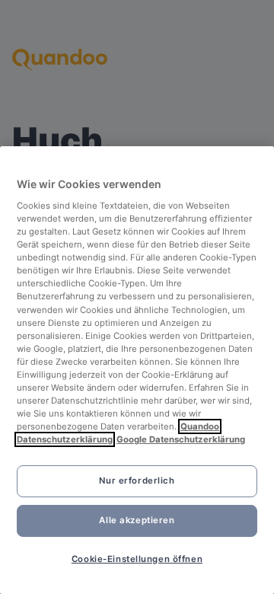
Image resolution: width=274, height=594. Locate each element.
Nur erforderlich (136, 480)
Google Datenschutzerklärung (180, 439)
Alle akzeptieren (136, 520)
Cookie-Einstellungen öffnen (137, 559)
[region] (137, 370)
